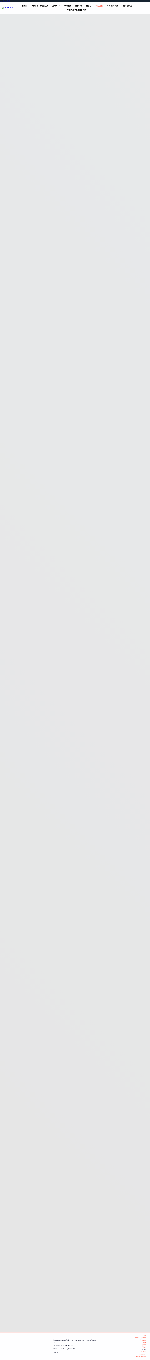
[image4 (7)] (86, 1270)
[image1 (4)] (118, 733)
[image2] (54, 410)
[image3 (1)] (118, 517)
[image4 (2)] (22, 625)
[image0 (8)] (118, 840)
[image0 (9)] (54, 1055)
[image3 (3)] (54, 840)
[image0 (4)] (118, 302)
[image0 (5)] (22, 517)
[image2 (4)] (54, 948)
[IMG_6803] (54, 100)
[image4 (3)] (54, 733)
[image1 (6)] (86, 1055)
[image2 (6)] (22, 1270)
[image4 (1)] (118, 410)
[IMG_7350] (86, 289)
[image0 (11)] (86, 1150)
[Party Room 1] (86, 178)
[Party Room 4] (118, 96)
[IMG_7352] (54, 290)
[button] (144, 8)
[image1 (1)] (22, 410)
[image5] (118, 948)
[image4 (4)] (86, 840)
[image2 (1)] (86, 517)
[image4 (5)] (86, 948)
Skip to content (5, 1)
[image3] (86, 410)
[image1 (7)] (118, 1163)
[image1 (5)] (22, 948)
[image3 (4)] (22, 1055)
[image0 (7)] (86, 733)
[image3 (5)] (22, 1163)
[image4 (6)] (54, 1163)
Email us (55, 1352)
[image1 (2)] (54, 517)
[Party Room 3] (22, 178)
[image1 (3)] (86, 625)
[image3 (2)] (22, 733)
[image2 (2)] (118, 625)
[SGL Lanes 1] (86, 96)
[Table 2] (22, 302)
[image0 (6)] (54, 625)
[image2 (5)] (118, 1055)
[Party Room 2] (54, 178)
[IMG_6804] (22, 100)
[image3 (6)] (54, 1270)
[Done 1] (118, 195)
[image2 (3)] (22, 840)
